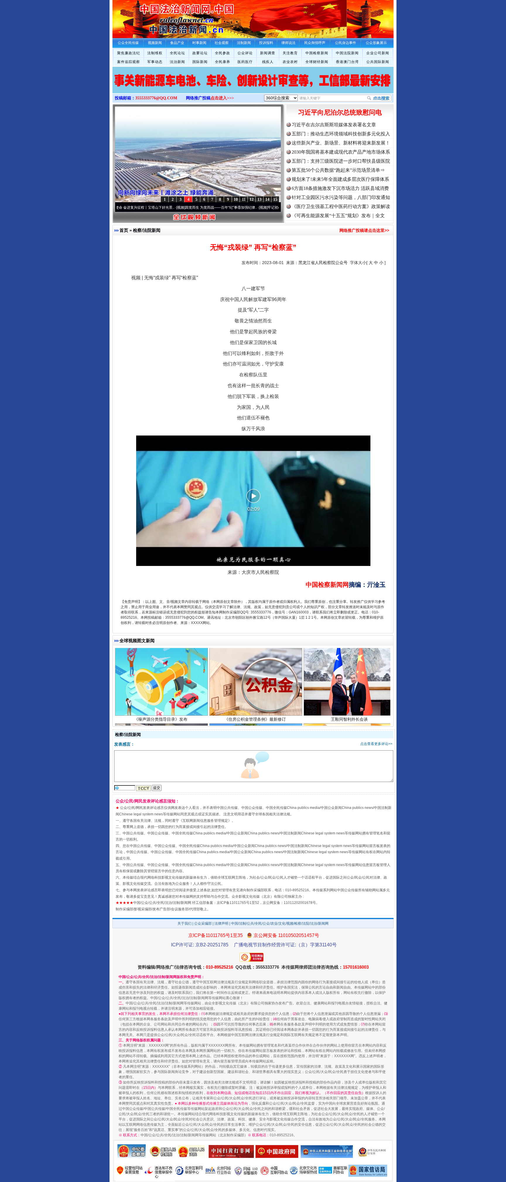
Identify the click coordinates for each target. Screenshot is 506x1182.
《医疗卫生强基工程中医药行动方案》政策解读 (341, 206)
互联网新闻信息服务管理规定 (205, 821)
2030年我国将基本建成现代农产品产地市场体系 (341, 151)
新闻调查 (267, 53)
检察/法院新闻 (146, 230)
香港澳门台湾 (347, 62)
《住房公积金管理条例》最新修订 (255, 668)
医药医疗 (245, 62)
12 (251, 199)
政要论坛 (200, 53)
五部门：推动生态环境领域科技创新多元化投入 (341, 133)
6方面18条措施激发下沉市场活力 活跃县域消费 (340, 188)
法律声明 (221, 923)
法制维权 (155, 53)
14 (267, 199)
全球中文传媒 (160, 17)
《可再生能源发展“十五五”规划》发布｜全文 (338, 215)
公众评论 (245, 53)
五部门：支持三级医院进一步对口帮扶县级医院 (341, 161)
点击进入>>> (222, 98)
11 (244, 199)
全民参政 (222, 53)
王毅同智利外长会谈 (349, 668)
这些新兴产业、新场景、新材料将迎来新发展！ (341, 142)
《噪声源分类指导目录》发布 (160, 668)
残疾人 (267, 62)
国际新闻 (200, 62)
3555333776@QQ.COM (156, 98)
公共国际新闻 (377, 62)
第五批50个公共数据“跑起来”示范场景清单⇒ (338, 170)
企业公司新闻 (377, 53)
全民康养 (222, 62)
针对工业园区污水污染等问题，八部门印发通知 (341, 197)
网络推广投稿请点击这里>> (364, 230)
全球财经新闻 (316, 62)
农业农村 (290, 62)
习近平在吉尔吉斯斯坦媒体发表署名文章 (334, 124)
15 (275, 199)
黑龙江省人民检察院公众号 (323, 262)
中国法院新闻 (347, 53)
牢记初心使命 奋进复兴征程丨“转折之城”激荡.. (259, 207)
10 (236, 199)
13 (259, 199)
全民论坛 (177, 53)
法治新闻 (177, 62)
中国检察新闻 (316, 53)
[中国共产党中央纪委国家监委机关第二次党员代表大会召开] (253, 86)
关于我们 (184, 923)
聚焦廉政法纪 (128, 53)
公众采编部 (203, 923)
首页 (123, 230)
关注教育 (290, 53)
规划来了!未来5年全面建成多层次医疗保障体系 (340, 179)
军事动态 (155, 62)
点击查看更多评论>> (376, 744)
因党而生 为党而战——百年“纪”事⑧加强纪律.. (177, 207)
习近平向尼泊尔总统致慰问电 (340, 112)
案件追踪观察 (128, 62)
